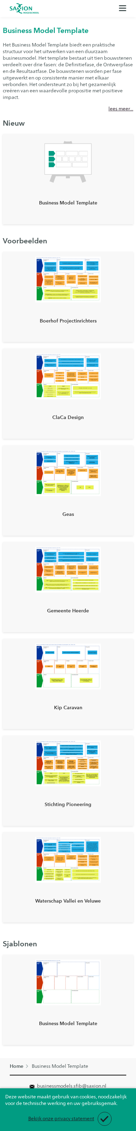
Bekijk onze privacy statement (61, 1118)
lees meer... (120, 108)
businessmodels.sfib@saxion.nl (71, 1086)
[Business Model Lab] (24, 8)
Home (16, 1066)
